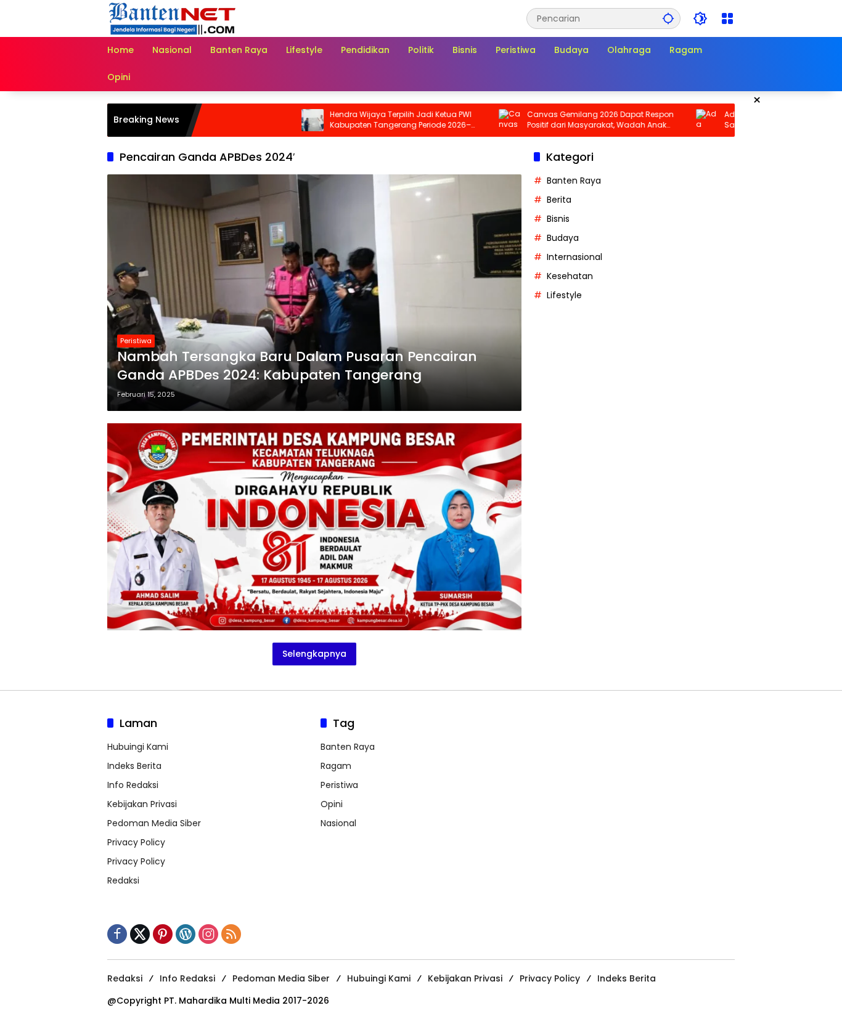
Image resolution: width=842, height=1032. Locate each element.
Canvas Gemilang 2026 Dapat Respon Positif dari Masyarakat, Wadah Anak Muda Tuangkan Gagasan (562, 120)
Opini (332, 804)
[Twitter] (140, 934)
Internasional (574, 257)
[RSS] (231, 934)
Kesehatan (570, 276)
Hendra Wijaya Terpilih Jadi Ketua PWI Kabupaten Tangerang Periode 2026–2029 (363, 120)
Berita (559, 199)
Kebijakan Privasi (142, 804)
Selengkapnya (314, 654)
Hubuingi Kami (137, 747)
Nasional (338, 823)
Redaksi (123, 880)
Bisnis (558, 219)
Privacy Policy (136, 842)
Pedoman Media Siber (154, 823)
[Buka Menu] (727, 18)
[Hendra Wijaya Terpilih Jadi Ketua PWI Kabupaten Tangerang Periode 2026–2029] (275, 120)
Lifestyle (564, 295)
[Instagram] (208, 934)
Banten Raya (574, 180)
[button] (668, 18)
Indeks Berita (134, 766)
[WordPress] (185, 934)
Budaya (563, 238)
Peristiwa (136, 341)
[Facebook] (117, 934)
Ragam (336, 766)
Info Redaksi (132, 785)
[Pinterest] (163, 934)
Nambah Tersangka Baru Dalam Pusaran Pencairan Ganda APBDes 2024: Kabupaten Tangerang (297, 366)
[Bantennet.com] (172, 18)
